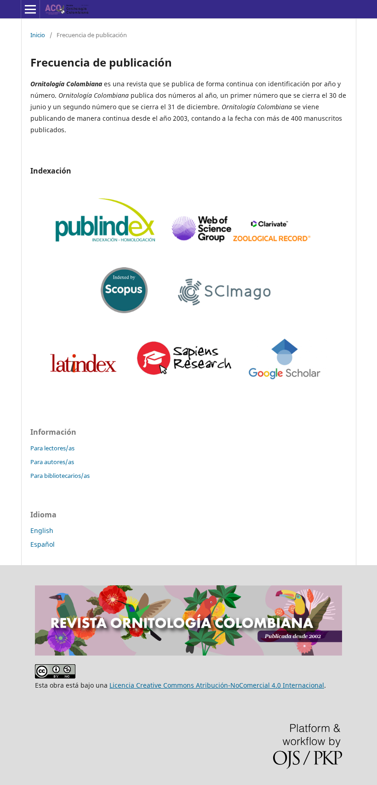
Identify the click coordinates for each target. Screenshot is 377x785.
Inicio (37, 35)
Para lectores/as (52, 448)
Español (42, 544)
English (41, 530)
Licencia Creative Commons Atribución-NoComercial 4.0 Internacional (216, 685)
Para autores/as (52, 462)
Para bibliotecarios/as (60, 475)
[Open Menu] (30, 9)
